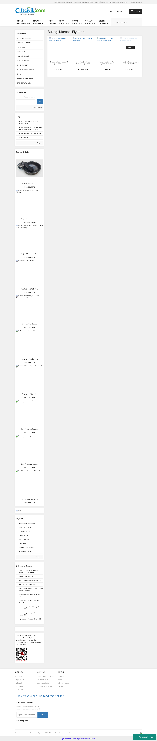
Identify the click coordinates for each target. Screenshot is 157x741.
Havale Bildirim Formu (22, 690)
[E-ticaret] (78, 739)
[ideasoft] (66, 739)
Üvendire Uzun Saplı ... (29, 324)
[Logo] (30, 11)
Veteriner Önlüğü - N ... (29, 394)
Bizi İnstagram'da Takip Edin (83, 2)
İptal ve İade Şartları (101, 2)
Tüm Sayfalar (37, 557)
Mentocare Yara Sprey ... (29, 359)
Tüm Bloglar (37, 143)
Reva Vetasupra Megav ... (29, 464)
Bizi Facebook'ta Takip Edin (63, 2)
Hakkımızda (18, 683)
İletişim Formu (19, 680)
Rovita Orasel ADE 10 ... (29, 289)
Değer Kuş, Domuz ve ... (29, 219)
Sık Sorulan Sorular (136, 2)
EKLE (43, 715)
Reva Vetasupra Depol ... (29, 429)
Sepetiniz (61, 686)
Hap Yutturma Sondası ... (29, 499)
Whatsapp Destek (146, 737)
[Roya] (18, 510)
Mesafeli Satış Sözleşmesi (118, 2)
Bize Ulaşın (18, 676)
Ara (40, 102)
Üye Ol (112, 11)
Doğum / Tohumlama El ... (29, 254)
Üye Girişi (61, 680)
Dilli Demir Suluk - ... (29, 184)
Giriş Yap (119, 11)
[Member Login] (107, 11)
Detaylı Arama (37, 108)
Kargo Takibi (19, 686)
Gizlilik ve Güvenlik (43, 680)
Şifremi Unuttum (63, 683)
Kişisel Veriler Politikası (44, 686)
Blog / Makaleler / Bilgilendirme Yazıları (39, 696)
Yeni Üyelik (62, 676)
